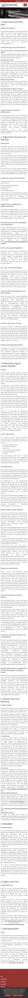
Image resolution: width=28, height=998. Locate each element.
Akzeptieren (8, 995)
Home (9, 15)
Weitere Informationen (18, 995)
